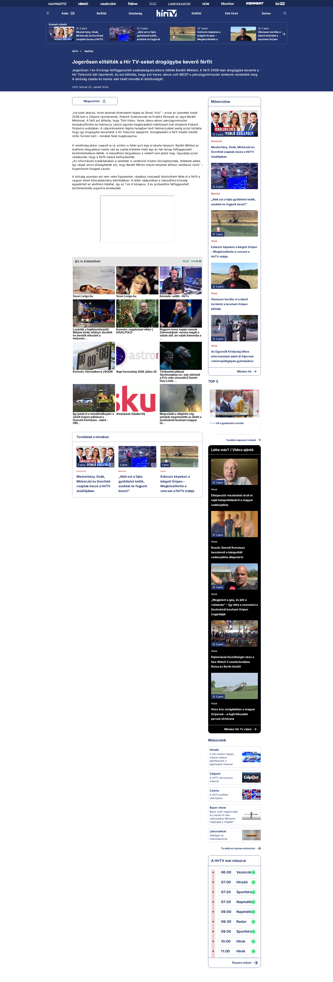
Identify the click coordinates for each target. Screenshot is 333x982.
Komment (81, 471)
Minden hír (244, 371)
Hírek (163, 471)
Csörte (214, 790)
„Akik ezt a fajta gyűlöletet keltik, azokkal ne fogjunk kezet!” (148, 37)
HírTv (75, 51)
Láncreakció (218, 831)
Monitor (122, 471)
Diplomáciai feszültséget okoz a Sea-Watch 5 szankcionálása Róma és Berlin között (232, 661)
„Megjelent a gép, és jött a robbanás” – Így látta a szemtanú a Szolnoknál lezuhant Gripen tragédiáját (234, 607)
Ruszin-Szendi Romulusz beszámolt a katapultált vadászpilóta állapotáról (228, 552)
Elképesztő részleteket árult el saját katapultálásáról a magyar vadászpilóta (232, 500)
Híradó (214, 749)
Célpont (215, 773)
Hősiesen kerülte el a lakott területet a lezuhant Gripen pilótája (270, 37)
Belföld (89, 51)
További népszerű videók (241, 440)
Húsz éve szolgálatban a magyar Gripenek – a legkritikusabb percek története (233, 714)
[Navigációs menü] (47, 13)
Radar (241, 922)
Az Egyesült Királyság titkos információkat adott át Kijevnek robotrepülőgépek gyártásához (232, 356)
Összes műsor (242, 962)
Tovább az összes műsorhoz (238, 848)
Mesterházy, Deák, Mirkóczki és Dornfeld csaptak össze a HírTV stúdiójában (89, 37)
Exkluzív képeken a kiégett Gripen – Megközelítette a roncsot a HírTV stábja (211, 37)
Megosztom (92, 101)
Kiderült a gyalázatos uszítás (227, 423)
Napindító (244, 902)
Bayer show (218, 807)
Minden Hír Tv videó (238, 729)
